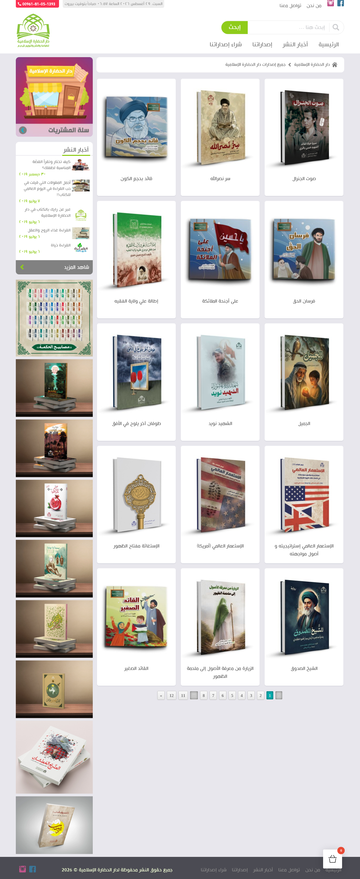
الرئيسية (329, 44)
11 (183, 695)
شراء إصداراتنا (226, 44)
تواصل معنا (290, 5)
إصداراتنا (240, 870)
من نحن (314, 5)
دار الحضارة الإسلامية (312, 64)
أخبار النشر (295, 44)
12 (171, 695)
